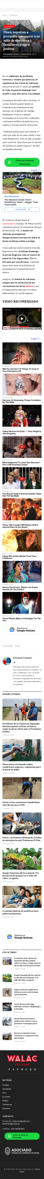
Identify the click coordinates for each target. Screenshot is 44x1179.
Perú (4, 1093)
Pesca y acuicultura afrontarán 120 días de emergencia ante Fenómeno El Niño (21, 838)
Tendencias (7, 1104)
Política (5, 1101)
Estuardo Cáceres (22, 658)
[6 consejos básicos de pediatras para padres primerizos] (22, 897)
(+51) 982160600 (18, 1129)
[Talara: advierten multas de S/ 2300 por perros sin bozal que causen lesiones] (7, 992)
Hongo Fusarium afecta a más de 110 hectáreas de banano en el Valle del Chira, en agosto (20, 876)
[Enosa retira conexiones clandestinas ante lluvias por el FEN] (22, 788)
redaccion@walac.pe (20, 1121)
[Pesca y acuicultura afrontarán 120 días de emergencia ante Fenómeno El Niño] (22, 823)
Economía (6, 1097)
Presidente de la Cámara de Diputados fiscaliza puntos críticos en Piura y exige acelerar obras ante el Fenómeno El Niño (21, 727)
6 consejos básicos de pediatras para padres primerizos (20, 912)
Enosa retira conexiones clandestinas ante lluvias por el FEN (21, 803)
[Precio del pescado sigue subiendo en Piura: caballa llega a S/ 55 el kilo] (7, 1007)
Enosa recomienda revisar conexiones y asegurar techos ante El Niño (26, 1035)
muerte (29, 286)
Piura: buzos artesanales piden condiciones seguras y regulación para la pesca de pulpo (21, 767)
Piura (17, 646)
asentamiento (9, 223)
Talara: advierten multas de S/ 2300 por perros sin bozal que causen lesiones (26, 992)
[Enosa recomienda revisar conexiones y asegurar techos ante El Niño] (7, 1036)
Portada (5, 1085)
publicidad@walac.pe (11, 1124)
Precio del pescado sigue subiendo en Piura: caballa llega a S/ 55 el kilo (27, 1006)
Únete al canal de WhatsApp (25, 162)
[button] (22, 319)
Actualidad (9, 26)
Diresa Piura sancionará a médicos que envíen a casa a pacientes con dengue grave (25, 1021)
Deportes (6, 1108)
